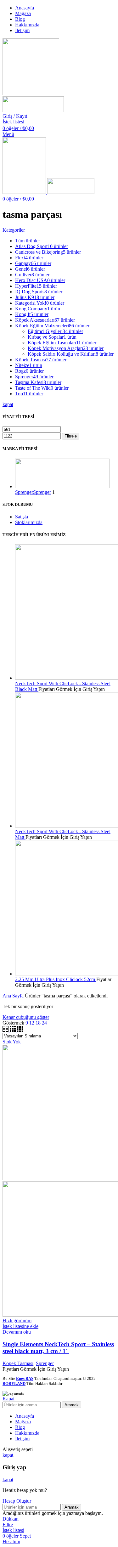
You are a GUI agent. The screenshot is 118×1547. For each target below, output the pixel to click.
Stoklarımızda (28, 522)
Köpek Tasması (18, 1363)
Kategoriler (14, 230)
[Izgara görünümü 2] (6, 1030)
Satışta (21, 516)
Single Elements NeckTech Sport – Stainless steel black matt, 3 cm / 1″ (58, 1347)
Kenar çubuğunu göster (26, 1017)
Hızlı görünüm (17, 1320)
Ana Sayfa (14, 995)
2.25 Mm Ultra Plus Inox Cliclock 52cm (55, 979)
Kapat (8, 1398)
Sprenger (45, 1363)
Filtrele (71, 436)
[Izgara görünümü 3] (13, 1030)
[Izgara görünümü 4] (20, 1030)
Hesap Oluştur (17, 1501)
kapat (8, 404)
